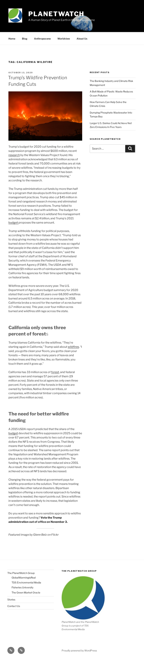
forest (55, 372)
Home (11, 38)
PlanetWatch (56, 14)
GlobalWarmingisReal (24, 577)
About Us (82, 38)
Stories (11, 599)
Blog (24, 38)
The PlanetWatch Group (21, 572)
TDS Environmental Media (26, 582)
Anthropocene (42, 38)
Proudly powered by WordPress (79, 650)
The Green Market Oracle (26, 592)
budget (13, 222)
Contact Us (13, 606)
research (14, 155)
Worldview (63, 38)
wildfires (73, 346)
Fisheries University (22, 587)
